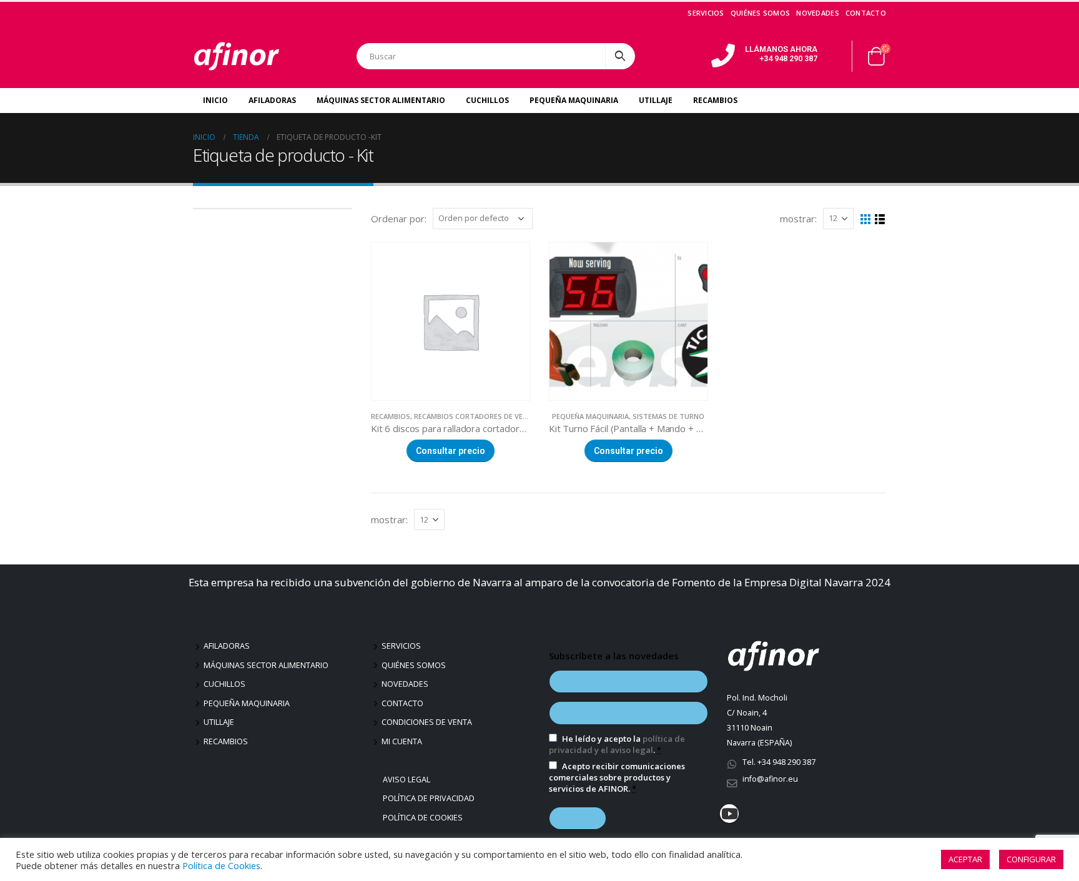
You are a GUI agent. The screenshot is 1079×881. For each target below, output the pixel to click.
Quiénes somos (761, 12)
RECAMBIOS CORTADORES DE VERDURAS (482, 416)
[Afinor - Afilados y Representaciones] (236, 56)
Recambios (715, 100)
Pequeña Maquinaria (574, 100)
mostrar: (798, 218)
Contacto (865, 12)
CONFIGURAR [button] (1031, 859)
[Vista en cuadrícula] (866, 219)
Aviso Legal (408, 779)
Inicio (215, 100)
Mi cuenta (402, 741)
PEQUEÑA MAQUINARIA (590, 416)
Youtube (729, 813)
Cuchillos (487, 100)
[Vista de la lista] (880, 219)
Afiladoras (272, 100)
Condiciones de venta (427, 722)
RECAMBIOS (390, 416)
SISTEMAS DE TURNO (668, 416)
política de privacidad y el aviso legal (617, 744)
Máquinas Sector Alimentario (381, 100)
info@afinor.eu (770, 779)
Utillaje (656, 100)
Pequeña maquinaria (247, 703)
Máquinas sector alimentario (266, 665)
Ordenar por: (398, 218)
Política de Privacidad (430, 798)
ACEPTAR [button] (965, 859)
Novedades (817, 12)
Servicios (705, 12)
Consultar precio (450, 451)
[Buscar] (620, 56)
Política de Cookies (424, 817)
